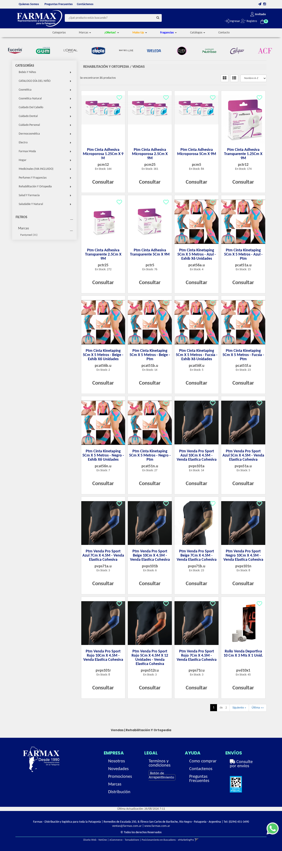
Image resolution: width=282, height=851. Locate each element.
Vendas (138, 67)
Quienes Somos (29, 4)
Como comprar (203, 761)
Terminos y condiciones (160, 763)
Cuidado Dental (28, 116)
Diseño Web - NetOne (95, 840)
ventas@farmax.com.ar (127, 826)
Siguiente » (239, 707)
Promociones (120, 776)
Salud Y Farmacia (29, 195)
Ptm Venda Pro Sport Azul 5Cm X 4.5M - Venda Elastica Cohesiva (243, 455)
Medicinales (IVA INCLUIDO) (36, 169)
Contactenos (200, 769)
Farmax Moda (27, 151)
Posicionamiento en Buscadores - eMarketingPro (168, 840)
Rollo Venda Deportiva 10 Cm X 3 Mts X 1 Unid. (243, 653)
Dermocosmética (29, 133)
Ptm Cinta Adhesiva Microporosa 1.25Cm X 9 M (103, 154)
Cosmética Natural (30, 98)
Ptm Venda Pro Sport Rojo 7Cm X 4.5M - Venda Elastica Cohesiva (197, 655)
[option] (17, 50)
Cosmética (25, 89)
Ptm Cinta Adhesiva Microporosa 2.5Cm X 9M (150, 154)
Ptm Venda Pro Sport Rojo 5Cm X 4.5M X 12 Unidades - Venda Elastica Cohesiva (150, 657)
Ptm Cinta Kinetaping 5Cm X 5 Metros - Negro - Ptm (150, 455)
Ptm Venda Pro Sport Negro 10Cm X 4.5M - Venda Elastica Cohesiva (243, 555)
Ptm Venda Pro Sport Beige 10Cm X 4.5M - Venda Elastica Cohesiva (150, 555)
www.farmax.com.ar (157, 826)
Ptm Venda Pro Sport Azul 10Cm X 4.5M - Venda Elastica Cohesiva (197, 455)
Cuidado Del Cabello (31, 107)
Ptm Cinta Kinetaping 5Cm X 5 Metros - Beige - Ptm (150, 355)
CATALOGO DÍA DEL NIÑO (34, 81)
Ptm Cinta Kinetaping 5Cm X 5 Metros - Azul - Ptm (243, 254)
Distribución (119, 792)
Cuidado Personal (29, 125)
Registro (251, 21)
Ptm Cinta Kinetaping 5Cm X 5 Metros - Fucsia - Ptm (243, 355)
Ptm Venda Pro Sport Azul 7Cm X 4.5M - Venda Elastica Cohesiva (103, 555)
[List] (234, 78)
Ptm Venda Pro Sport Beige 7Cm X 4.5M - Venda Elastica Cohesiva (197, 555)
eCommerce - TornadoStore (124, 840)
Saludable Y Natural (31, 204)
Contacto (224, 32)
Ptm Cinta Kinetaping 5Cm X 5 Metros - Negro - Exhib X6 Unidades (103, 455)
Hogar (22, 160)
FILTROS (21, 217)
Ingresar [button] (234, 21)
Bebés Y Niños (27, 72)
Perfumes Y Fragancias (32, 177)
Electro (23, 142)
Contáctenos (85, 4)
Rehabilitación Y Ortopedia (35, 186)
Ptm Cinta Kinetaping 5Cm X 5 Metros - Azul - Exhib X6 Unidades (196, 254)
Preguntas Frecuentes (59, 4)
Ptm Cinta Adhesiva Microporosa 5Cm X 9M (196, 152)
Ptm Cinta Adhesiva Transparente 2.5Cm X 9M (103, 254)
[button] (260, 4)
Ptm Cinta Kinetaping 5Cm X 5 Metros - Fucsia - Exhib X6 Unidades (196, 355)
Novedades (118, 769)
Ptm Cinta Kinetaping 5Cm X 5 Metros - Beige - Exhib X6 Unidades (103, 355)
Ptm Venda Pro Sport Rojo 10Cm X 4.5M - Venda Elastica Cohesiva (103, 655)
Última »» (258, 707)
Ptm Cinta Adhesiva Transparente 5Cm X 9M (150, 252)
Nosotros (116, 761)
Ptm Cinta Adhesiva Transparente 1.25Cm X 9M (243, 154)
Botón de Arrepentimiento (161, 775)
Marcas (23, 228)
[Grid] (224, 78)
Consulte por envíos (241, 764)
